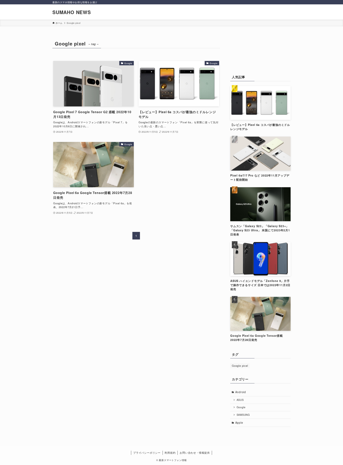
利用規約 (170, 452)
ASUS (240, 400)
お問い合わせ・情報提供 (195, 452)
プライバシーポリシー (147, 452)
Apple (239, 422)
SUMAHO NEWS (71, 12)
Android (240, 392)
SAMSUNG (243, 415)
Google (241, 407)
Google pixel (240, 366)
